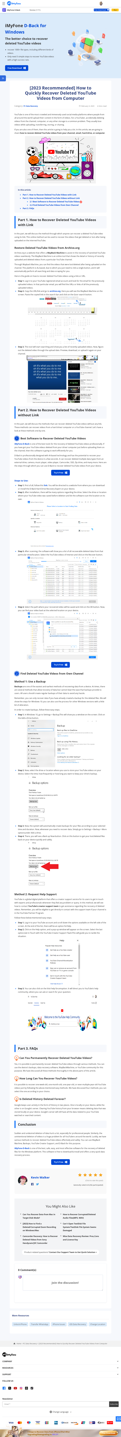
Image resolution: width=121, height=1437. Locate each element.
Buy (115, 10)
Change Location (97, 1324)
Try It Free (58, 472)
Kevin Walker (40, 1177)
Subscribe (114, 1404)
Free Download (100, 10)
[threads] (26, 1388)
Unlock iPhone (20, 1324)
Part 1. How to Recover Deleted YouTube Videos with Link (49, 194)
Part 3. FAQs (28, 208)
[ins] (21, 1388)
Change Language (61, 1412)
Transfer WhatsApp (39, 1324)
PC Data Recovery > (31, 1343)
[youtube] (15, 1388)
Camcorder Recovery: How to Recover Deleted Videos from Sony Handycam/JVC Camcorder (40, 1239)
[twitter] (9, 1388)
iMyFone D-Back (13, 10)
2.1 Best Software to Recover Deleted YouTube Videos (55, 201)
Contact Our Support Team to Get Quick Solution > (73, 1252)
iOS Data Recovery (77, 1324)
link (46, 485)
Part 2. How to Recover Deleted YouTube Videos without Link (51, 198)
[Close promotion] (117, 1432)
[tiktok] (32, 1388)
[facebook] (4, 1388)
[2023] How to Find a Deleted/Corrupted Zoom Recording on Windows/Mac (39, 1227)
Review (35, 10)
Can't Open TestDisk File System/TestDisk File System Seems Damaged (79, 1227)
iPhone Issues (59, 1324)
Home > (20, 1343)
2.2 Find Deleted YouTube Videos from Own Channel (54, 205)
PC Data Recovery (31, 106)
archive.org (55, 291)
